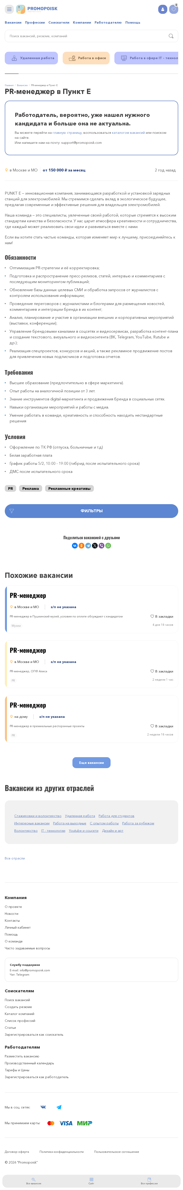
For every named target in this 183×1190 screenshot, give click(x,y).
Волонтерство (26, 830)
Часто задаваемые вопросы (27, 948)
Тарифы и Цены (17, 1070)
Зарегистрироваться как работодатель (37, 1077)
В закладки (164, 616)
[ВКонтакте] (75, 545)
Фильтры (92, 510)
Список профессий (20, 1021)
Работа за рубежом (138, 823)
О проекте (13, 907)
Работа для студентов (116, 816)
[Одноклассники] (81, 545)
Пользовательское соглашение (116, 1152)
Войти (162, 9)
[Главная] (36, 9)
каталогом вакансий (128, 132)
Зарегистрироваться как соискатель (34, 1034)
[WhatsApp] (108, 545)
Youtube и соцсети (83, 830)
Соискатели (58, 22)
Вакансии (13, 22)
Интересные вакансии (32, 823)
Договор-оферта (17, 1152)
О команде (14, 941)
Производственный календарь (29, 1063)
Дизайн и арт (112, 830)
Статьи (10, 1027)
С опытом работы (104, 823)
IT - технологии (53, 830)
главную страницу (67, 132)
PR (10, 488)
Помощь (132, 22)
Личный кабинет (18, 927)
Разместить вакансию (22, 1056)
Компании (82, 22)
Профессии (35, 22)
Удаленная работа (80, 816)
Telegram (22, 974)
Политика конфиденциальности (62, 1152)
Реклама (30, 488)
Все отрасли (15, 858)
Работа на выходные (69, 823)
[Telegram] (88, 545)
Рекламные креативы (69, 488)
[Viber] (101, 545)
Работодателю (108, 22)
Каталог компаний (19, 1014)
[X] (95, 545)
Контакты (12, 920)
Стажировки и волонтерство (37, 816)
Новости (11, 913)
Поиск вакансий (17, 1000)
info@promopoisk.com (35, 970)
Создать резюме (18, 1007)
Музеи (16, 625)
